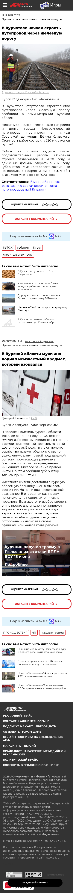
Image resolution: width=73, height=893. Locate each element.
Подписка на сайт (18, 726)
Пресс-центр (46, 726)
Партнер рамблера (55, 875)
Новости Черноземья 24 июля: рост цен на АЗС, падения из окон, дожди (43, 675)
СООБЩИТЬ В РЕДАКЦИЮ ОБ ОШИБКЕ (31, 765)
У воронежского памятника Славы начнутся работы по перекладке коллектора (38, 286)
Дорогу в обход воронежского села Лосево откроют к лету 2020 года (39, 297)
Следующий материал (35, 883)
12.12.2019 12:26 (11, 15)
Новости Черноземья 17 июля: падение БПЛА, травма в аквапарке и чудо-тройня (42, 687)
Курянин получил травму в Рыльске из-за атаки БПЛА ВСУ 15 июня (32, 552)
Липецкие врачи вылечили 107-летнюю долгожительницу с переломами (40, 663)
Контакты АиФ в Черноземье (26, 721)
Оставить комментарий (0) (36, 219)
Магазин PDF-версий (19, 745)
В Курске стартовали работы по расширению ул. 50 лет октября (36, 321)
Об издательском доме (22, 731)
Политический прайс (20, 759)
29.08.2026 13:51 (12, 341)
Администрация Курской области (25, 92)
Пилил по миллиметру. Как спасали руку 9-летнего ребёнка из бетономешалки (42, 650)
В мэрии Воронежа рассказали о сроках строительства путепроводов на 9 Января (31, 185)
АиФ (34, 418)
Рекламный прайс (18, 715)
